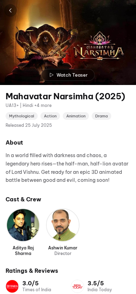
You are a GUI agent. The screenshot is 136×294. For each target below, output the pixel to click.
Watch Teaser (72, 75)
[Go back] (10, 10)
